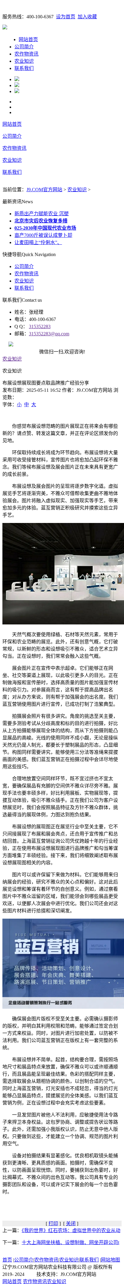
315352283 (40, 326)
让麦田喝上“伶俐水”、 (38, 242)
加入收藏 (87, 16)
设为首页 (65, 16)
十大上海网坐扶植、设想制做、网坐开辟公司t (70, 1242)
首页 (7, 1259)
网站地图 (110, 1259)
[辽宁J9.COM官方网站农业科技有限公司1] (16, 79)
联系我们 (24, 68)
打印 (53, 1223)
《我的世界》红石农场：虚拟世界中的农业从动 (71, 1230)
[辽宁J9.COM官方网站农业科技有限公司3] (16, 91)
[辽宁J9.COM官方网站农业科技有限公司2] (16, 85)
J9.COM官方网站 (44, 189)
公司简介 (24, 46)
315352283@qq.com (49, 333)
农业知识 (24, 61)
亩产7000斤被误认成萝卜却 (43, 235)
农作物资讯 (26, 53)
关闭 (71, 1223)
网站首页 (28, 39)
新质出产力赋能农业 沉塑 (41, 213)
